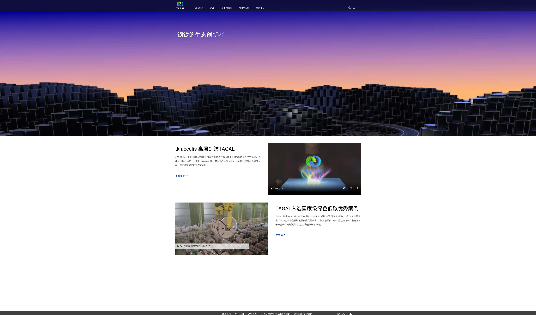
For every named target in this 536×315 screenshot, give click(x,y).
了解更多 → (181, 175)
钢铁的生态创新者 (200, 35)
